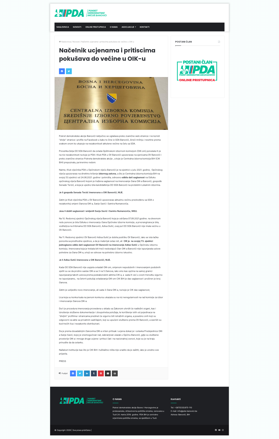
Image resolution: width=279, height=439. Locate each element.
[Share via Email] (108, 373)
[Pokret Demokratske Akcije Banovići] (80, 13)
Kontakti (145, 27)
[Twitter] (69, 71)
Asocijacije (128, 27)
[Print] (115, 373)
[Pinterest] (101, 373)
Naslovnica (63, 27)
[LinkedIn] (87, 373)
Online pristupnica (95, 27)
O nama (114, 27)
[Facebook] (62, 71)
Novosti (77, 27)
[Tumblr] (94, 373)
